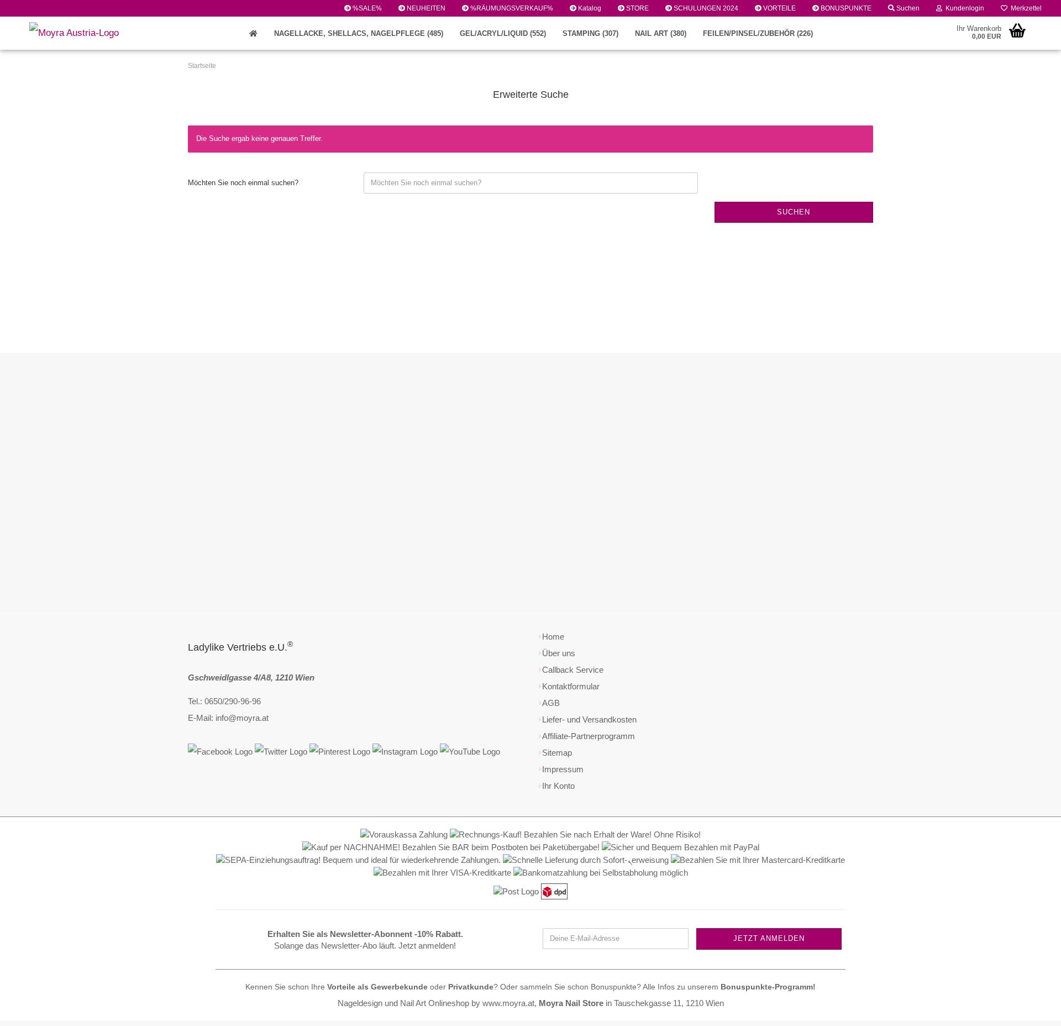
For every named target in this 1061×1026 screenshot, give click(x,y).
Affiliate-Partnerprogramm (588, 736)
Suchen (907, 8)
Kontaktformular (571, 686)
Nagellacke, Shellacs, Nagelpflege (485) (358, 33)
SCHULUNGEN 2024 (705, 8)
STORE (636, 8)
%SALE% (366, 8)
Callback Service (572, 669)
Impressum (563, 769)
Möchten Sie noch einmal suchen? (243, 183)
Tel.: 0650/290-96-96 (224, 701)
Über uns (558, 653)
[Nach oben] (1030, 1009)
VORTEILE (778, 8)
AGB (551, 703)
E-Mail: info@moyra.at (228, 718)
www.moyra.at (508, 1003)
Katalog (588, 8)
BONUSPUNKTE (845, 8)
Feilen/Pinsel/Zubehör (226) (758, 33)
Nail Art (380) (660, 33)
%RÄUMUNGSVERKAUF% (511, 8)
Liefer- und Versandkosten (589, 719)
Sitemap (557, 752)
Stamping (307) (590, 33)
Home (553, 636)
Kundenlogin (963, 8)
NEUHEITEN (425, 8)
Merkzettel (1024, 8)
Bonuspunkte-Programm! (768, 987)
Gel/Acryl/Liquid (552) (503, 33)
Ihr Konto (558, 786)
